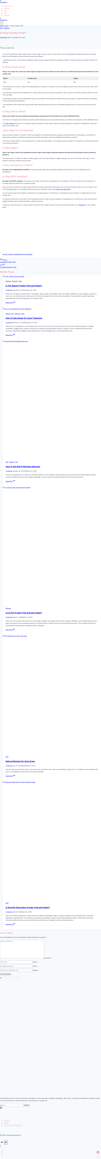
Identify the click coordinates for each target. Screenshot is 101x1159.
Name (35, 962)
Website (35, 970)
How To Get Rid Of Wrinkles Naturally (23, 466)
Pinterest (82, 205)
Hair (5, 13)
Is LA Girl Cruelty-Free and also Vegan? (24, 613)
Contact (6, 1121)
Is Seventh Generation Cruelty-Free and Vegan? (28, 907)
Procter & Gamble (26, 254)
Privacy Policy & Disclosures (13, 1125)
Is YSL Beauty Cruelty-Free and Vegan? (24, 286)
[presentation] (52, 276)
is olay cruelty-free (9, 254)
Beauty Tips (8, 6)
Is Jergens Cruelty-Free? (8, 266)
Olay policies (10, 123)
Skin (5, 10)
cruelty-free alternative (63, 189)
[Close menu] (0, 1146)
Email (35, 966)
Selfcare (6, 15)
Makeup (6, 8)
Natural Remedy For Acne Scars (20, 761)
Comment (48, 958)
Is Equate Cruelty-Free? (8, 261)
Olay (18, 254)
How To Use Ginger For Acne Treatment (24, 318)
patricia (4, 37)
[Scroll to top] (2, 1142)
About (6, 1123)
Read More (10, 303)
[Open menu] (2, 23)
